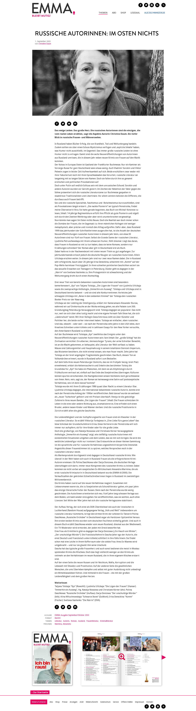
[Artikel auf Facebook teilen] (57, 124)
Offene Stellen (127, 702)
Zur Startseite (40, 692)
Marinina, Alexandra (63, 624)
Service (116, 702)
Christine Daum (45, 44)
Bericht (57, 618)
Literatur (58, 621)
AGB (81, 702)
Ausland (81, 621)
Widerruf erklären (39, 702)
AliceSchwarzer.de (154, 12)
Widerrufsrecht (92, 702)
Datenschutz (105, 702)
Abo (114, 12)
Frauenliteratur (92, 621)
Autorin (66, 621)
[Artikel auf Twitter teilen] (63, 124)
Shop (123, 12)
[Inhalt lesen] (121, 656)
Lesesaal (135, 12)
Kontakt (149, 702)
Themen (103, 12)
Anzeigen (73, 702)
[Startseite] (53, 10)
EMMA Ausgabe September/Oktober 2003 (72, 615)
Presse (64, 702)
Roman (74, 621)
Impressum (139, 702)
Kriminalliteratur (106, 621)
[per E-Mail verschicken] (69, 124)
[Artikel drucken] (75, 124)
